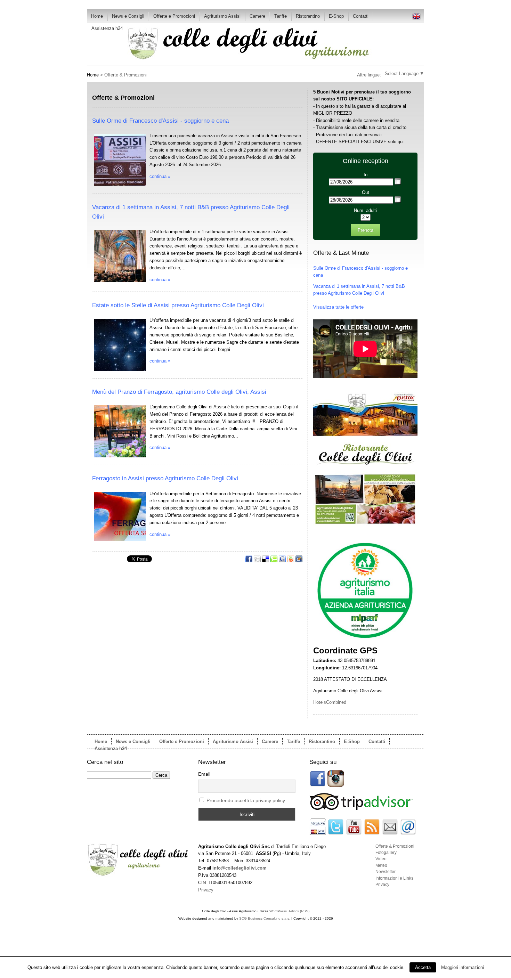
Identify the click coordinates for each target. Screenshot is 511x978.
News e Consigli (128, 16)
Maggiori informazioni (462, 967)
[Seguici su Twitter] (335, 833)
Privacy (382, 884)
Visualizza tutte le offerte (338, 307)
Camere (257, 16)
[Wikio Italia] (298, 560)
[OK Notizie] (291, 560)
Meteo (381, 865)
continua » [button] (159, 176)
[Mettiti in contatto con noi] (408, 833)
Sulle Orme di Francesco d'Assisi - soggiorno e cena (160, 120)
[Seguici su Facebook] (317, 785)
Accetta (423, 967)
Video (381, 859)
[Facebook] (249, 560)
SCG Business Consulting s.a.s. (264, 918)
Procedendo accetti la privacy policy (245, 800)
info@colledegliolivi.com (239, 868)
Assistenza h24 (107, 28)
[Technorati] (274, 560)
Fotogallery (386, 852)
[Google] (283, 560)
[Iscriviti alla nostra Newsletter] (390, 833)
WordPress (278, 911)
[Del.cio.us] (266, 560)
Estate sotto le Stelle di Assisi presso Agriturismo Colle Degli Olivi (178, 305)
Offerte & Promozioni (394, 846)
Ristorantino (308, 16)
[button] (398, 181)
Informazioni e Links (394, 878)
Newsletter (385, 872)
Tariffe (280, 16)
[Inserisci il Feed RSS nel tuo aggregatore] (372, 833)
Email (204, 774)
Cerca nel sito (105, 762)
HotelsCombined (329, 702)
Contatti (360, 16)
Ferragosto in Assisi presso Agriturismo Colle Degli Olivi (165, 478)
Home (97, 16)
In (365, 174)
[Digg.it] (258, 560)
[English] (416, 19)
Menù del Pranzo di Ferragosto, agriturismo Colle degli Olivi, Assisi (179, 392)
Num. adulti (365, 210)
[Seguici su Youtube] (354, 833)
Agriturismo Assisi (222, 16)
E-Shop (336, 16)
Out (365, 192)
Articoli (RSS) (299, 911)
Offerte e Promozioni (174, 16)
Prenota (365, 230)
